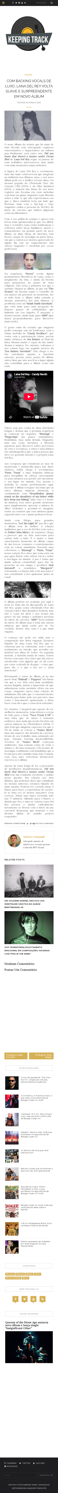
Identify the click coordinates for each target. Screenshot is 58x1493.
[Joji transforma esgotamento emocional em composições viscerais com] (29, 927)
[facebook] (13, 3)
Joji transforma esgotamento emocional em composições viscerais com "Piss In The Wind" (27, 950)
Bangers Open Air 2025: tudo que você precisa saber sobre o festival (37, 1207)
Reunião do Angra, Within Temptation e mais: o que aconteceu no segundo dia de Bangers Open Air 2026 (35, 1190)
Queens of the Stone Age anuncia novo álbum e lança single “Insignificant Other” (26, 1325)
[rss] (25, 3)
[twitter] (16, 3)
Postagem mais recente (14, 1055)
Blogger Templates (37, 1488)
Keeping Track (30, 1485)
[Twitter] (25, 1299)
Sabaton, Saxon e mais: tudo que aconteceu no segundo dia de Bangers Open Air (36, 1134)
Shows (25, 1278)
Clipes (37, 1274)
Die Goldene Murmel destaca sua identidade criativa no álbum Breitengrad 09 (24, 903)
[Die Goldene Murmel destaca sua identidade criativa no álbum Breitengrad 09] (29, 881)
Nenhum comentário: (15, 823)
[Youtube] (33, 1299)
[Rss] (43, 1299)
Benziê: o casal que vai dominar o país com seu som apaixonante (37, 1169)
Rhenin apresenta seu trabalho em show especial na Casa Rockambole (35, 1243)
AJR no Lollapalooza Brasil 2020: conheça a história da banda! (36, 1224)
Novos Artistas (13, 1278)
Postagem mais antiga (43, 1055)
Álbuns (28, 75)
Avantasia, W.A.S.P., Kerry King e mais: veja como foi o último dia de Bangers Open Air (36, 1116)
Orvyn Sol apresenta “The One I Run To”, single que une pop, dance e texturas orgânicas (36, 1079)
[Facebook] (15, 1299)
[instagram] (19, 3)
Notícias (10, 1274)
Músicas (20, 1274)
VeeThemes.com (19, 1488)
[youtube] (22, 3)
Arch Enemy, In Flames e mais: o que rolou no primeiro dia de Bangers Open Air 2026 (36, 1098)
